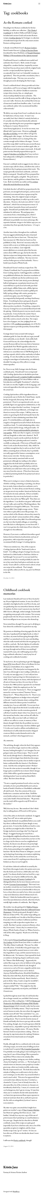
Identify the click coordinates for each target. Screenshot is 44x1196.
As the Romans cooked (17, 22)
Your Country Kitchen (31, 1110)
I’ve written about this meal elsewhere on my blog (20, 183)
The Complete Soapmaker (30, 1049)
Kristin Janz (7, 3)
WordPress (16, 1191)
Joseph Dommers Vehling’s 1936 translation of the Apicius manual (21, 54)
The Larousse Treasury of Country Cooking (20, 877)
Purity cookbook (19, 1140)
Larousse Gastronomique (18, 884)
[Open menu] (39, 3)
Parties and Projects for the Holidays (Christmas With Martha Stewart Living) (21, 1003)
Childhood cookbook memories (16, 591)
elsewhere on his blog (17, 154)
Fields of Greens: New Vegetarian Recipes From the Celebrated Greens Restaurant (21, 909)
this (17, 674)
